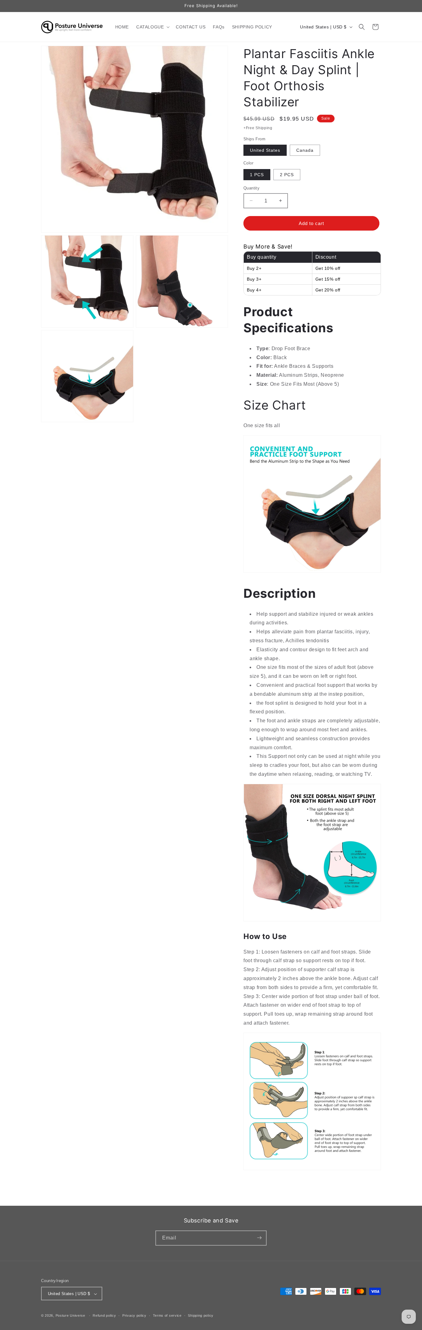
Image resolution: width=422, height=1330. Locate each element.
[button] (152, 26)
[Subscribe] (259, 1237)
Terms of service (167, 1315)
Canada (305, 150)
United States (265, 150)
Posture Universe (70, 1316)
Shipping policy (200, 1315)
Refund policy (104, 1315)
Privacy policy (134, 1315)
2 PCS (287, 174)
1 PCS (257, 174)
